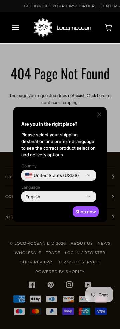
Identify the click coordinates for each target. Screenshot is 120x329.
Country (29, 165)
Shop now (85, 211)
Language (30, 187)
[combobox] (52, 175)
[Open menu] (22, 27)
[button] (99, 115)
